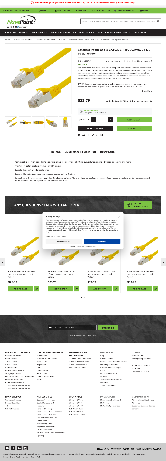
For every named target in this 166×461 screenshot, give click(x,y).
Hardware (41, 406)
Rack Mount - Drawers (46, 415)
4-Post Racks (11, 364)
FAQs (102, 370)
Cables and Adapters (50, 352)
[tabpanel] (24, 264)
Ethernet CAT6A (75, 406)
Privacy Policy (73, 454)
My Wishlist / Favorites (110, 406)
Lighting (40, 436)
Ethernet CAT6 (75, 403)
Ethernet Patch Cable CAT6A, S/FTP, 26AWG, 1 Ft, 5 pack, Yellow (101, 274)
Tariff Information (125, 11)
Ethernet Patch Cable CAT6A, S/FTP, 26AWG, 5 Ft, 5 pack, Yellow (22, 274)
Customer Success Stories (143, 406)
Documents (107, 152)
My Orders (104, 403)
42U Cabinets (11, 367)
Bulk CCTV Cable (75, 412)
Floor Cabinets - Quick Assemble (19, 376)
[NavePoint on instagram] (25, 448)
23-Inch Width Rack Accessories (51, 433)
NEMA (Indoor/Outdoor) (78, 362)
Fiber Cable (42, 373)
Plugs (39, 379)
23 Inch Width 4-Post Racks (17, 388)
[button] (134, 128)
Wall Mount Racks (13, 356)
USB (39, 367)
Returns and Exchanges (110, 367)
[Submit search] (158, 21)
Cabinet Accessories (46, 400)
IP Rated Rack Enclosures (79, 359)
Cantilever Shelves (13, 400)
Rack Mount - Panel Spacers (49, 412)
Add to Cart (20, 289)
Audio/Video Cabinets (14, 370)
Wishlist (82, 11)
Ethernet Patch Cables (47, 359)
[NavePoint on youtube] (7, 448)
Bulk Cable (75, 397)
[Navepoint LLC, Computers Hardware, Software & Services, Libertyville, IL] (58, 446)
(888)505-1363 (28, 11)
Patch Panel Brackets (14, 382)
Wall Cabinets (11, 359)
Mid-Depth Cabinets (14, 379)
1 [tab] (81, 297)
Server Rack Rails (12, 403)
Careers (135, 409)
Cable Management (45, 403)
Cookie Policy (36, 457)
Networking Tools (45, 424)
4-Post (8, 406)
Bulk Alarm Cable (75, 409)
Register (106, 11)
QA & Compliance (57, 454)
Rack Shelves (13, 397)
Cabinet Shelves (12, 409)
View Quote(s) (63, 11)
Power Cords (42, 370)
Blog (102, 356)
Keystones (41, 364)
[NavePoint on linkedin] (19, 448)
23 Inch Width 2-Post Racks (17, 385)
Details (56, 152)
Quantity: (83, 119)
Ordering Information (109, 364)
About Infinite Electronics (143, 400)
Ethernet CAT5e (75, 400)
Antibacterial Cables (45, 376)
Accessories (44, 397)
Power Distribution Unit (47, 418)
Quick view (23, 249)
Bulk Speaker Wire (76, 415)
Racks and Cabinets (17, 352)
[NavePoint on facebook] (13, 448)
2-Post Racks (11, 361)
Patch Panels (42, 421)
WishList (23, 256)
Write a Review (113, 61)
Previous (2, 262)
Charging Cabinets (13, 373)
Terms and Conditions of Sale (92, 454)
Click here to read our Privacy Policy (83, 335)
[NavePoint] (21, 21)
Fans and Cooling (44, 409)
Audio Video (42, 356)
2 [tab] (84, 297)
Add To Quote (95, 128)
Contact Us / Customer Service (113, 361)
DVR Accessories (44, 430)
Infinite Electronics (137, 454)
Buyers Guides (106, 359)
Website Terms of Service (117, 454)
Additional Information (80, 152)
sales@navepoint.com (141, 359)
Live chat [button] (44, 11)
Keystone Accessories (46, 427)
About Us (136, 403)
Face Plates (42, 361)
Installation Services (109, 373)
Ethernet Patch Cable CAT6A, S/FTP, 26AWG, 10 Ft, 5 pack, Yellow (141, 274)
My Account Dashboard (110, 400)
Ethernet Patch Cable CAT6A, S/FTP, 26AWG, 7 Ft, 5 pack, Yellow (62, 274)
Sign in (97, 11)
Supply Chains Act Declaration (16, 457)
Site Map (104, 376)
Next (163, 262)
